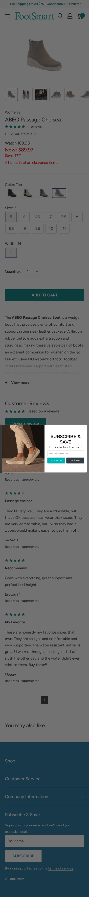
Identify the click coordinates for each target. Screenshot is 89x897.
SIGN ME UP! (56, 460)
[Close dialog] (84, 427)
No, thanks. (75, 460)
